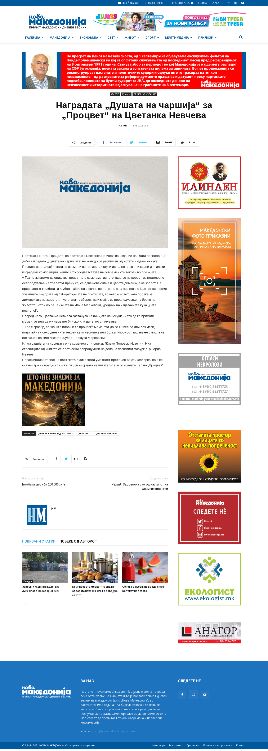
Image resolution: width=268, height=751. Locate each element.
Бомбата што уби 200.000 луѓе (44, 484)
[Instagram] (236, 3)
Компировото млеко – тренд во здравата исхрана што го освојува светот (94, 591)
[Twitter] (66, 459)
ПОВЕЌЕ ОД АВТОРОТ (78, 541)
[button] (241, 38)
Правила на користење (217, 745)
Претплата (193, 745)
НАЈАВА (215, 2)
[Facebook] (229, 3)
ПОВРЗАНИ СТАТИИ (38, 541)
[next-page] (31, 603)
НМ (125, 125)
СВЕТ (111, 37)
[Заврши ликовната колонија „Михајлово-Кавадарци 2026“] (45, 567)
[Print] (85, 459)
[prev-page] (24, 603)
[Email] (75, 459)
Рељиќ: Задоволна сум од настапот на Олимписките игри (140, 487)
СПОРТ (151, 37)
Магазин (78, 581)
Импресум (158, 745)
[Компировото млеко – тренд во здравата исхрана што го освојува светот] (95, 567)
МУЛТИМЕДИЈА (177, 37)
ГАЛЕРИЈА (32, 37)
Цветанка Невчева (106, 433)
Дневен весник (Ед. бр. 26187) (55, 433)
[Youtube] (243, 3)
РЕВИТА (202, 2)
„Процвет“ (84, 433)
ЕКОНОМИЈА (89, 37)
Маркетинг (176, 745)
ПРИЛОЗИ (205, 37)
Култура (126, 94)
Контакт (241, 745)
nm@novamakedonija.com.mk (114, 731)
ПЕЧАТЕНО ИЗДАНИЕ (182, 2)
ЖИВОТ (130, 37)
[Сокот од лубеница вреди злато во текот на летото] (145, 567)
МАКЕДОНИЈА (60, 37)
